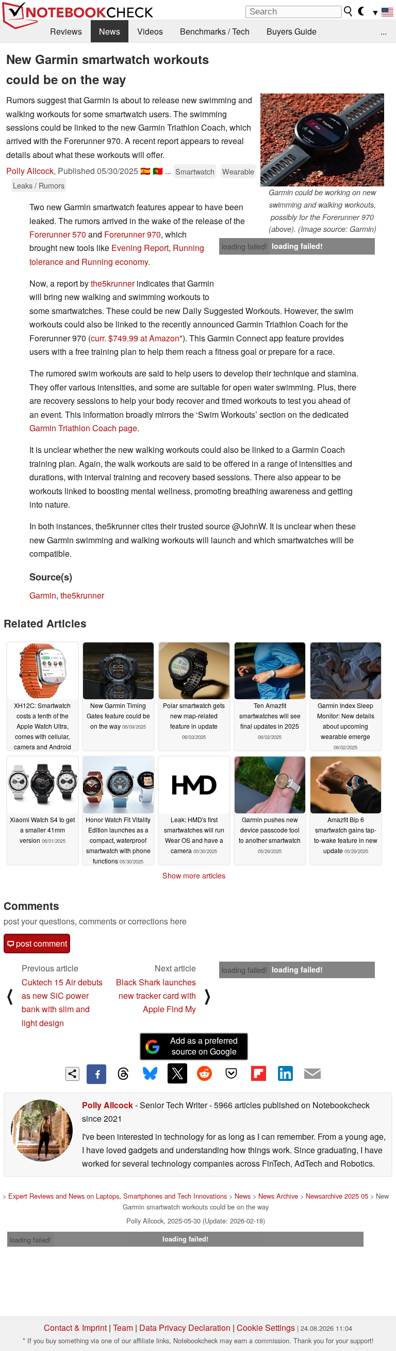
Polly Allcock (30, 171)
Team (123, 1327)
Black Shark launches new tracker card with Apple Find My (156, 995)
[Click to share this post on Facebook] (96, 1074)
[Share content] (72, 1074)
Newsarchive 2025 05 (337, 1196)
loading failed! (244, 246)
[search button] (348, 11)
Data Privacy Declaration (184, 1327)
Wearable (238, 171)
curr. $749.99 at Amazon (135, 338)
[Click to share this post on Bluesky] (150, 1074)
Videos (150, 31)
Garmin (42, 595)
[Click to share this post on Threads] (123, 1074)
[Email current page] (312, 1074)
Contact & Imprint (75, 1327)
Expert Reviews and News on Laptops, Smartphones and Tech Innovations (117, 1196)
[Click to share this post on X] (177, 1073)
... (384, 31)
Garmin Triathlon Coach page (83, 428)
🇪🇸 (145, 171)
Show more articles (193, 875)
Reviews (66, 31)
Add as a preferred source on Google (204, 1045)
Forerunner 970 (132, 234)
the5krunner (113, 283)
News (109, 31)
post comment (40, 943)
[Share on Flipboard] (258, 1073)
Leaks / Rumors (38, 185)
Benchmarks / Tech (215, 31)
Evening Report (140, 248)
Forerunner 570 (57, 234)
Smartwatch (194, 171)
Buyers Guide (292, 31)
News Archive (278, 1196)
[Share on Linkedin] (285, 1073)
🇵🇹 (158, 171)
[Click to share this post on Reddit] (204, 1073)
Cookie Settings (266, 1327)
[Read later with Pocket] (231, 1073)
